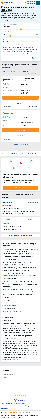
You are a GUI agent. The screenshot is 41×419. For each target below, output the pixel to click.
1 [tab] (16, 395)
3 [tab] (19, 395)
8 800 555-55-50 (33, 220)
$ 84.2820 (30, 2)
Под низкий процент (9, 375)
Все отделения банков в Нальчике (20, 235)
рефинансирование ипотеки (12, 359)
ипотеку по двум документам (12, 326)
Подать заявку (20, 97)
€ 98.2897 (30, 4)
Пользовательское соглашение (12, 406)
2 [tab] (18, 395)
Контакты (17, 403)
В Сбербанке (13, 153)
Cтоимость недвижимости (11, 24)
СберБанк (5, 223)
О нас (3, 403)
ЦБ (25, 2)
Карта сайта (5, 408)
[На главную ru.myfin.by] (20, 400)
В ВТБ (22, 153)
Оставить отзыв (20, 188)
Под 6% (4, 378)
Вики (24, 403)
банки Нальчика (8, 264)
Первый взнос (7, 31)
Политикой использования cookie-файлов (16, 54)
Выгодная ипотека (8, 312)
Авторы (27, 406)
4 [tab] (21, 395)
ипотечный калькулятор (12, 275)
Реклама (9, 403)
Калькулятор (31, 153)
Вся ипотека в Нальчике (20, 145)
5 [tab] (23, 395)
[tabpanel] (19, 374)
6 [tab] (25, 395)
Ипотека (3, 153)
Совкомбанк (6, 205)
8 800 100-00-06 (33, 202)
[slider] (21, 29)
